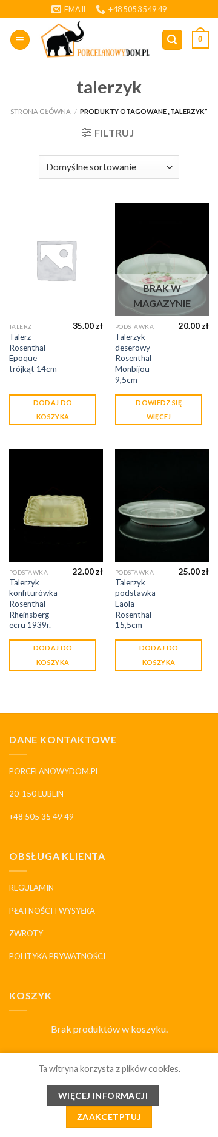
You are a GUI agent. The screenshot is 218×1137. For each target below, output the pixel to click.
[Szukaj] (172, 40)
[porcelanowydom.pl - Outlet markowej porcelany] (95, 40)
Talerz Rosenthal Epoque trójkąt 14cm (33, 353)
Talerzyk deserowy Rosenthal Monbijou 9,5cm (133, 358)
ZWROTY (26, 933)
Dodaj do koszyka (53, 410)
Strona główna (40, 111)
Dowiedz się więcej (159, 410)
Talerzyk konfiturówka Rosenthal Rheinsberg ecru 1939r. (33, 604)
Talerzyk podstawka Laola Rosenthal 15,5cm (135, 604)
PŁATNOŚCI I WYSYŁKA (52, 911)
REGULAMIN (31, 887)
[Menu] (20, 40)
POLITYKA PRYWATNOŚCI (57, 956)
